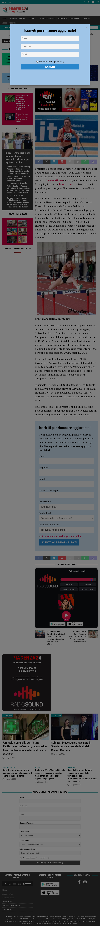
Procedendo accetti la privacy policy (51, 61)
